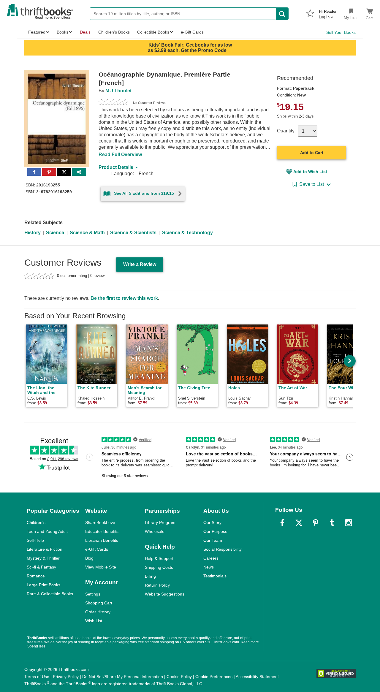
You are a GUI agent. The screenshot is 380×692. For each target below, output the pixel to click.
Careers (210, 558)
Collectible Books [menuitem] (153, 32)
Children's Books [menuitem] (114, 32)
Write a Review (139, 264)
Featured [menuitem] (36, 32)
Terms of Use (36, 676)
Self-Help (35, 540)
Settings (92, 594)
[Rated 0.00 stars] (113, 103)
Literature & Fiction (44, 549)
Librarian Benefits (101, 540)
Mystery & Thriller (43, 558)
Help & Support (159, 558)
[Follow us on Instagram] (348, 523)
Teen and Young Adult (47, 531)
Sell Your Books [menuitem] (341, 32)
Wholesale (154, 531)
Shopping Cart (98, 603)
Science (55, 232)
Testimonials (215, 576)
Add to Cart (311, 152)
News (208, 567)
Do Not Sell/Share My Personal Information (122, 676)
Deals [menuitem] (85, 32)
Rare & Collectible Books (50, 593)
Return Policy (157, 585)
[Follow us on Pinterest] (315, 523)
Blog (89, 558)
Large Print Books (43, 584)
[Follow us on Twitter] (299, 523)
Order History (97, 611)
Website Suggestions (164, 594)
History (32, 232)
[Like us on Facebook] (282, 523)
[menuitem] (328, 12)
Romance (36, 576)
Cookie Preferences (213, 676)
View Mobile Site (100, 567)
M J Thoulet (118, 90)
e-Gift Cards (96, 549)
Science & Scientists (133, 232)
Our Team (212, 540)
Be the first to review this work (124, 298)
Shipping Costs (159, 567)
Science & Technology (187, 232)
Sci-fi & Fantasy (41, 567)
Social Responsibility (222, 549)
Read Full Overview (120, 154)
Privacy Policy (66, 676)
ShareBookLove (100, 522)
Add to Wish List (310, 171)
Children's (36, 522)
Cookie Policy (179, 676)
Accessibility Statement (257, 676)
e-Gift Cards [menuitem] (192, 32)
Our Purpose (215, 531)
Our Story (212, 522)
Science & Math (87, 232)
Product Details (116, 167)
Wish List (93, 620)
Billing (150, 576)
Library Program (160, 522)
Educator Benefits (101, 531)
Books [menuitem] (62, 32)
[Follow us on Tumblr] (332, 523)
